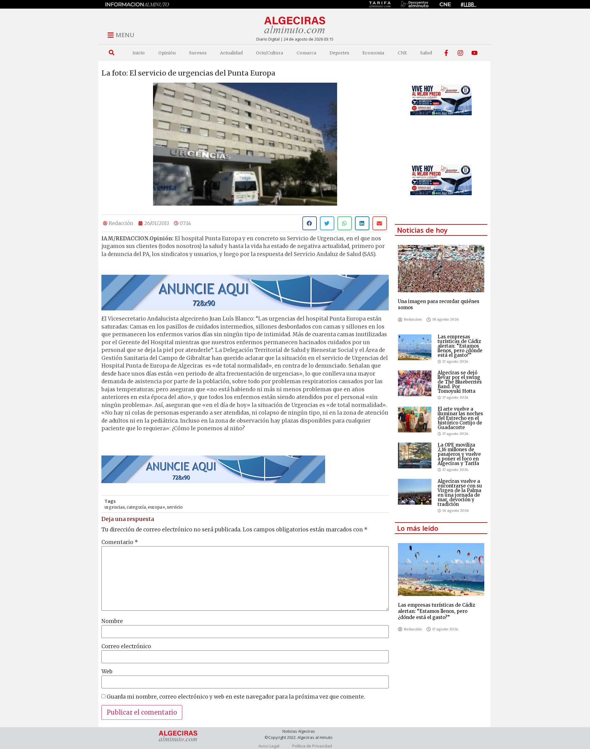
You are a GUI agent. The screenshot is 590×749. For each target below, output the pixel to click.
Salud (426, 53)
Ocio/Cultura (269, 53)
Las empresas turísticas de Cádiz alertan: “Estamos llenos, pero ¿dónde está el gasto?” (460, 346)
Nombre (112, 621)
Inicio (138, 53)
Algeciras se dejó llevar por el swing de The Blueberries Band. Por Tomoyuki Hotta (460, 382)
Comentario (119, 542)
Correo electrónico (126, 646)
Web (106, 671)
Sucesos (197, 53)
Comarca (306, 53)
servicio (175, 507)
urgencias (114, 507)
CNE (402, 53)
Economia (373, 53)
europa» (156, 507)
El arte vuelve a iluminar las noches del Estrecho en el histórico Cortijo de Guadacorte (460, 418)
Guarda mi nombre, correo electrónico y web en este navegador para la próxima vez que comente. (236, 697)
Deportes (339, 53)
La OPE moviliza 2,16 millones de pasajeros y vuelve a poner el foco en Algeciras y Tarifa (459, 454)
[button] (111, 53)
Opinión (167, 53)
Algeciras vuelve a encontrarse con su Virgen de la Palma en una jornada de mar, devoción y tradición (460, 492)
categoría (136, 507)
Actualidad (231, 53)
